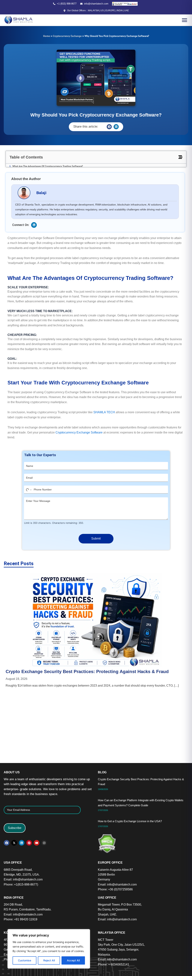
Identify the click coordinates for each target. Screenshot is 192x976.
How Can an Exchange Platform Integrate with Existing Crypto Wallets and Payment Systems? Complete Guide (93, 626)
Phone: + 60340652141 (113, 964)
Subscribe (14, 828)
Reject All (49, 960)
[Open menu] (184, 20)
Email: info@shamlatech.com (23, 879)
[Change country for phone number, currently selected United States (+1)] (28, 486)
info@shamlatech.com (96, 3)
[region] (49, 949)
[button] (109, 126)
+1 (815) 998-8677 (66, 3)
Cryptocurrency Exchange (67, 36)
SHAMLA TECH (104, 408)
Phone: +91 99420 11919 (20, 919)
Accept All (73, 960)
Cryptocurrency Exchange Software (79, 429)
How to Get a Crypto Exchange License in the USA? (156, 620)
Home (46, 36)
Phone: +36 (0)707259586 (115, 889)
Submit (96, 535)
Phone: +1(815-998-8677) (21, 884)
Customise (24, 960)
